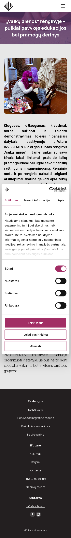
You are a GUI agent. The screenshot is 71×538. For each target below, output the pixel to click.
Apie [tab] (61, 200)
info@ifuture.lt (35, 506)
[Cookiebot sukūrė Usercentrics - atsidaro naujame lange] (50, 189)
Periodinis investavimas (35, 426)
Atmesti (35, 346)
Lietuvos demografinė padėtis (35, 418)
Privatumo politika (36, 479)
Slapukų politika (35, 487)
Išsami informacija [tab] (37, 200)
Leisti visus (35, 323)
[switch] (60, 281)
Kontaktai (35, 470)
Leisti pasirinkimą (35, 334)
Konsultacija (35, 409)
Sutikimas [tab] (11, 200)
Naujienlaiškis (35, 434)
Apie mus (35, 454)
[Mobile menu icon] (63, 6)
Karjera (35, 462)
